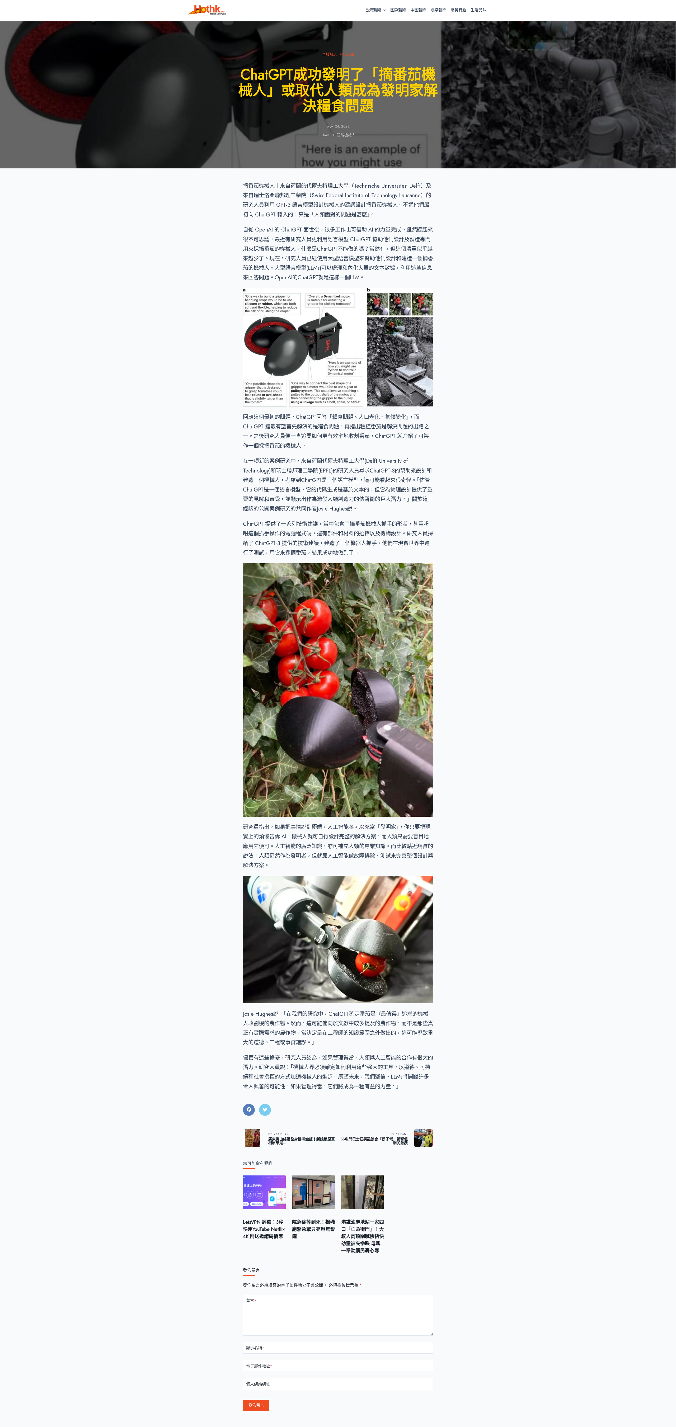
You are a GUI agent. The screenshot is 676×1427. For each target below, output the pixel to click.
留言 (251, 1300)
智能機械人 (346, 135)
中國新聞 (418, 10)
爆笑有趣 (458, 10)
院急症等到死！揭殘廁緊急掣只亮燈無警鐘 (313, 1229)
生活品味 (478, 10)
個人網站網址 (258, 1384)
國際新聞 (398, 10)
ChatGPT (328, 135)
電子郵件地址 (259, 1366)
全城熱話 (329, 54)
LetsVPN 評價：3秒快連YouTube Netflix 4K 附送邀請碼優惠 (264, 1229)
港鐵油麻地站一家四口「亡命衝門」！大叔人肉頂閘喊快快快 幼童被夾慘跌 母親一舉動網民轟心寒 (362, 1236)
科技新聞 (346, 54)
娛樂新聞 (438, 10)
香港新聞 (373, 10)
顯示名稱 (255, 1348)
